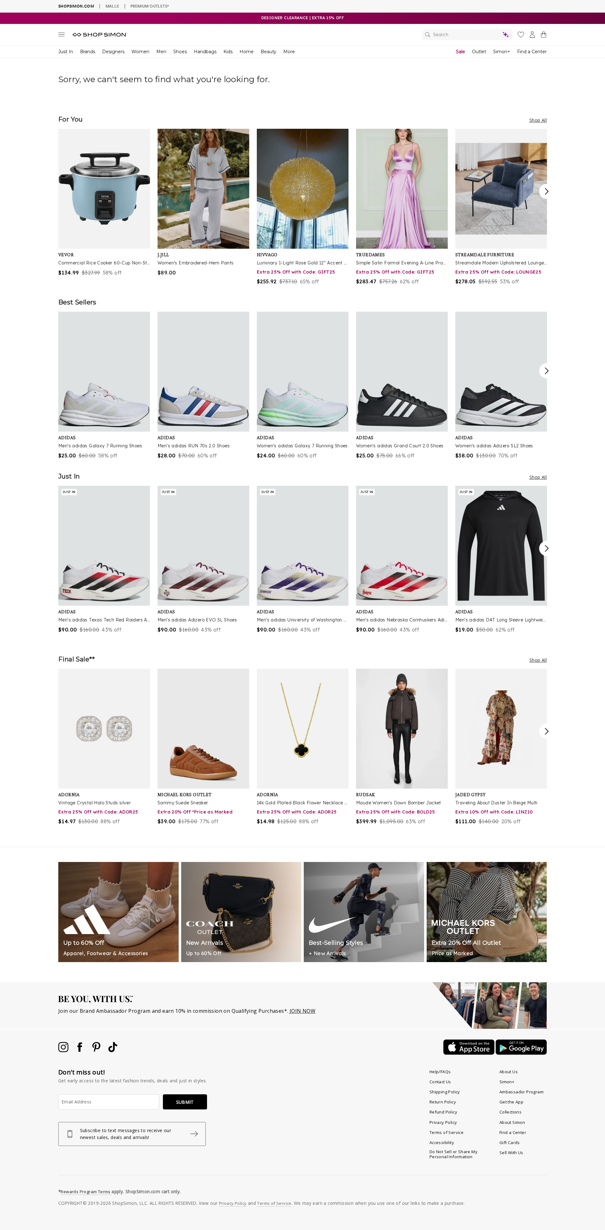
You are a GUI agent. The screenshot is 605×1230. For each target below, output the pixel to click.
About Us (508, 1071)
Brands (87, 51)
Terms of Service (446, 1132)
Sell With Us (511, 1152)
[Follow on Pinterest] (97, 1050)
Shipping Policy (444, 1092)
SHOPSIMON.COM (76, 6)
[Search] (467, 34)
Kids (228, 51)
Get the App (511, 1102)
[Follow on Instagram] (64, 1050)
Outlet (479, 51)
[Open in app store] (469, 1052)
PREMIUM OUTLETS (149, 6)
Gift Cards (509, 1142)
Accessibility (441, 1142)
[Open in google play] (521, 1052)
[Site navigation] (61, 35)
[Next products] (546, 191)
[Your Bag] (543, 35)
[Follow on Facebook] (80, 1050)
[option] (104, 202)
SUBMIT (185, 1102)
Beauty (268, 51)
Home (246, 51)
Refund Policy (443, 1112)
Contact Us (440, 1082)
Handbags (205, 51)
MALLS (112, 6)
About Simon (512, 1122)
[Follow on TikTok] (113, 1050)
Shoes (180, 51)
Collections (510, 1112)
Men (161, 51)
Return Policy (442, 1102)
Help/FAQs (440, 1071)
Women (140, 51)
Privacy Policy (443, 1122)
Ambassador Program (521, 1092)
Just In (65, 51)
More (289, 51)
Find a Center (532, 51)
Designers (113, 51)
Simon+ (501, 51)
